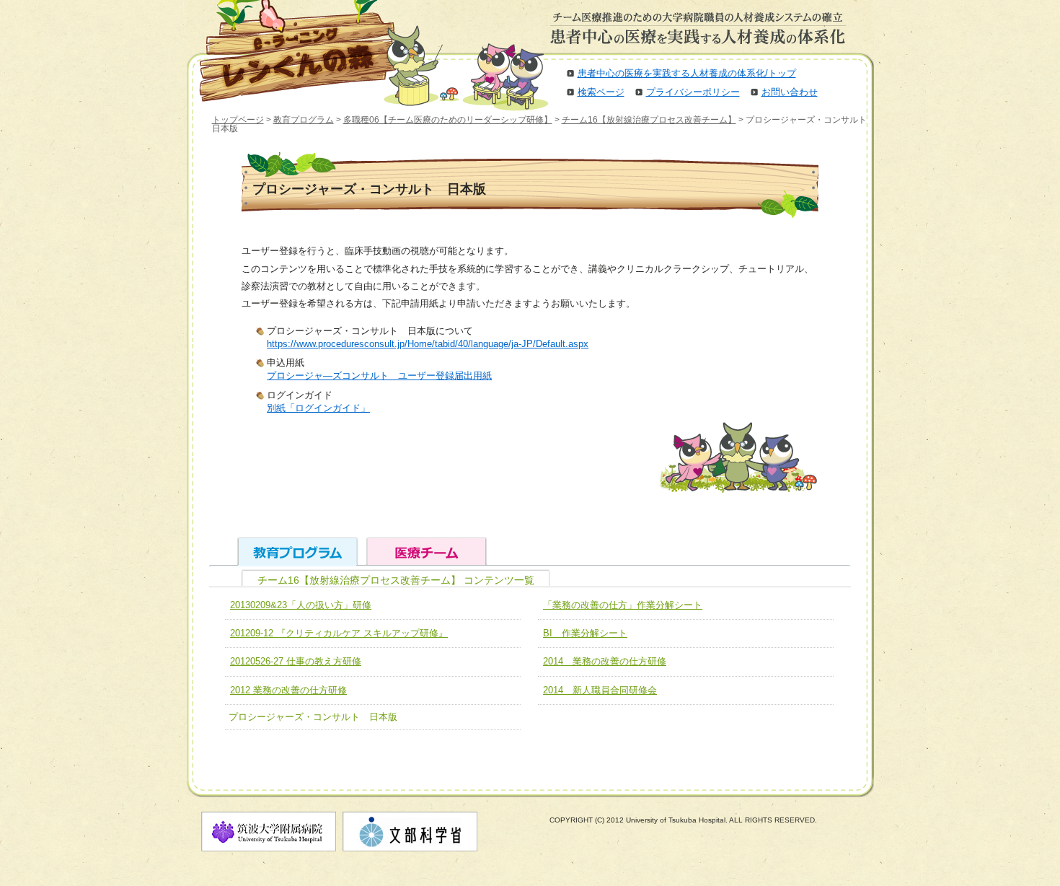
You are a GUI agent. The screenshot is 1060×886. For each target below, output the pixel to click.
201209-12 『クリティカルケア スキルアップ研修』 (339, 633)
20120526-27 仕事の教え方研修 (295, 661)
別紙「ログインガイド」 (318, 408)
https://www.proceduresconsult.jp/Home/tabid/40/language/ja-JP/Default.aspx (427, 343)
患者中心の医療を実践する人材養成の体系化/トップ (687, 73)
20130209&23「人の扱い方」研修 (300, 605)
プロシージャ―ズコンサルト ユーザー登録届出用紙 (379, 375)
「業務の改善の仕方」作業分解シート (622, 605)
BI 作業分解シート (585, 633)
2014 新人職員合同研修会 (600, 690)
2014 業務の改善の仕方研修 (604, 661)
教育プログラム (303, 120)
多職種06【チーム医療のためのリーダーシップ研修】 (447, 120)
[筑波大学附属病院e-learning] (288, 50)
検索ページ (601, 92)
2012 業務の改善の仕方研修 (288, 690)
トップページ (238, 120)
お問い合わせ (789, 92)
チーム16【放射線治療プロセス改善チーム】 (649, 120)
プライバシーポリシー (693, 92)
